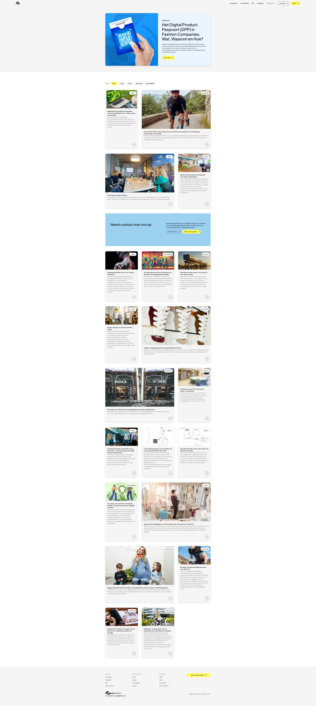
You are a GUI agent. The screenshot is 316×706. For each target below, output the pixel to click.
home (133, 677)
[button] (271, 3)
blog (160, 680)
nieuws (161, 677)
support (134, 680)
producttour (108, 677)
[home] (18, 3)
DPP (106, 683)
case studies (162, 683)
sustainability (136, 683)
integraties (108, 680)
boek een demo (109, 686)
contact (134, 686)
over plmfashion (164, 686)
